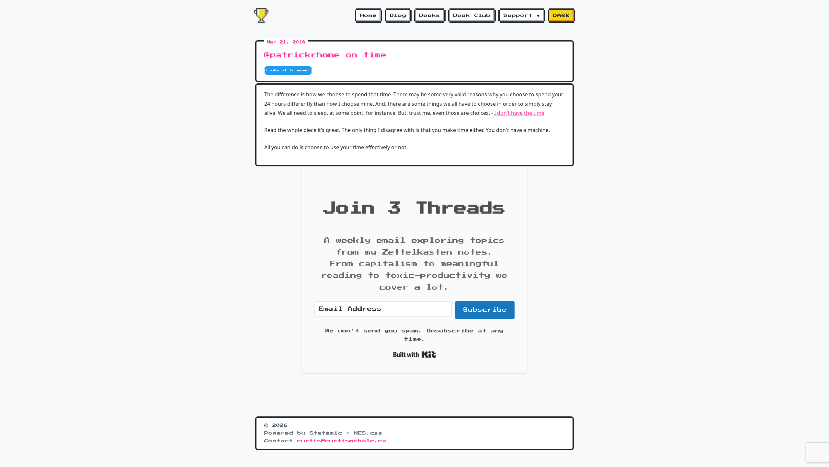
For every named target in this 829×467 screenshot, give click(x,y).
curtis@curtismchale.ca (342, 441)
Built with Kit (414, 354)
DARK (561, 16)
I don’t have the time (519, 112)
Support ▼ (522, 16)
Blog (398, 16)
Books (429, 16)
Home (368, 16)
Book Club (472, 16)
